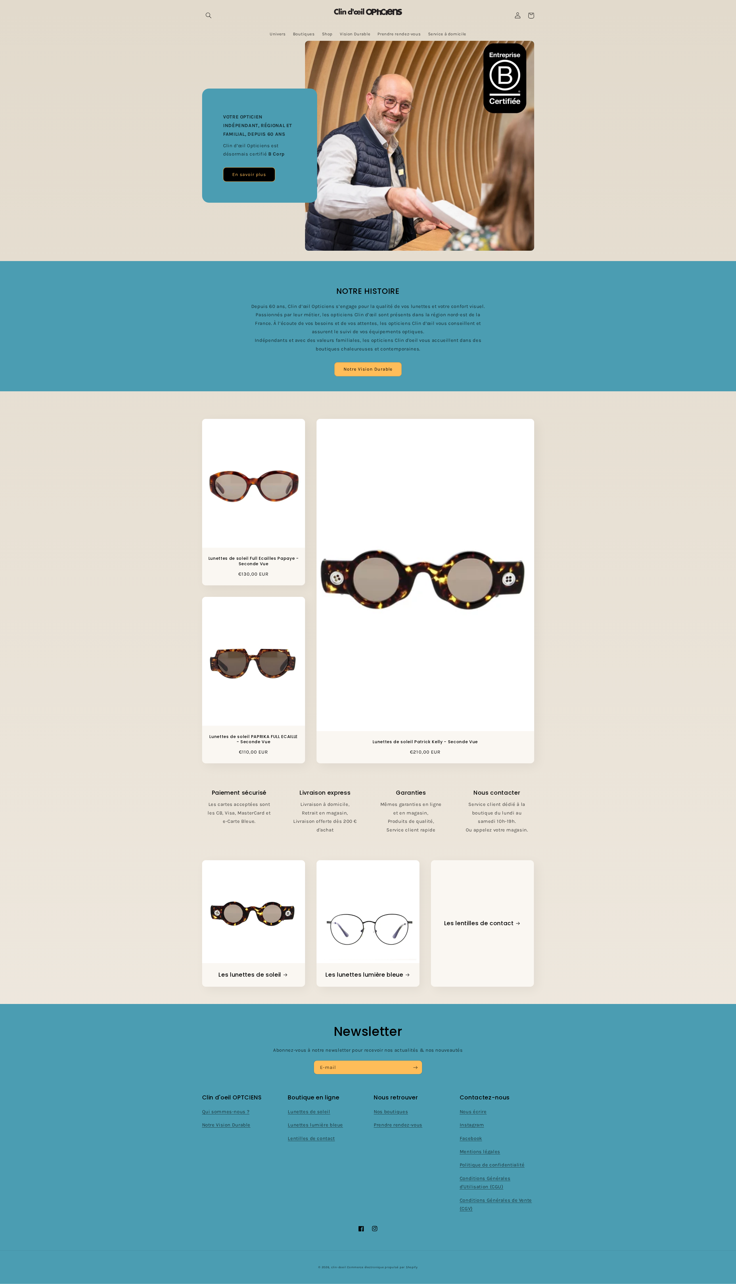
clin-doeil (338, 1267)
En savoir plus (249, 174)
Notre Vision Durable (368, 369)
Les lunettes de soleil (249, 974)
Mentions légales (480, 1151)
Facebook (471, 1138)
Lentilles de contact (311, 1138)
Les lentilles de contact (479, 923)
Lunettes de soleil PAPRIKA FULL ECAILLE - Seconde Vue (253, 739)
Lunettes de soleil (309, 1111)
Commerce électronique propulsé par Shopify (382, 1267)
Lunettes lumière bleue (315, 1125)
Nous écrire (473, 1111)
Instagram (472, 1125)
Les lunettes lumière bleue (364, 974)
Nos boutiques (391, 1111)
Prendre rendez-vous (398, 1125)
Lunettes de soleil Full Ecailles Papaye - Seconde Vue (253, 561)
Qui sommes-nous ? (226, 1111)
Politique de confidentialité (492, 1165)
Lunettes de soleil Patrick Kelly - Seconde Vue (425, 741)
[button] (208, 15)
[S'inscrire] (415, 1067)
